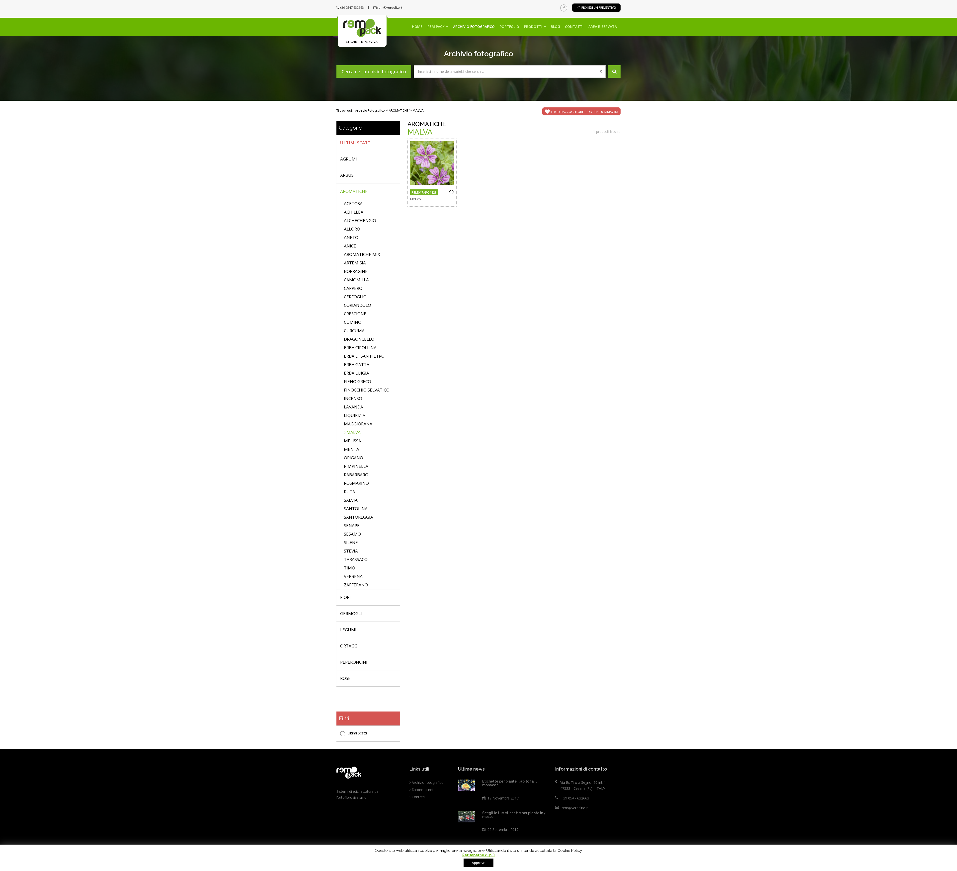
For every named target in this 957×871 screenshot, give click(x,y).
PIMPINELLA (356, 466)
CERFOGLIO (355, 297)
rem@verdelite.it (389, 7)
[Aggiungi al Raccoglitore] (451, 192)
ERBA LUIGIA (356, 373)
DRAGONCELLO (359, 339)
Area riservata (602, 26)
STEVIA (351, 551)
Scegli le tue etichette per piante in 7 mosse (514, 815)
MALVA (353, 432)
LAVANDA (353, 407)
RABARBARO (356, 474)
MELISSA (352, 441)
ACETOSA (353, 203)
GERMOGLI (351, 613)
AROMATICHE (354, 191)
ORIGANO (353, 458)
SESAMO (352, 534)
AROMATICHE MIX (362, 254)
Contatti (574, 26)
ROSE (345, 678)
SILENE (351, 542)
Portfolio (509, 26)
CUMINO (352, 322)
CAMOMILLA (356, 280)
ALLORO (352, 229)
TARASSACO (356, 559)
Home (417, 26)
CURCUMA (354, 330)
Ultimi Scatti (356, 143)
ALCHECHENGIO (360, 220)
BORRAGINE (356, 271)
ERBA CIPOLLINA (360, 347)
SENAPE (352, 525)
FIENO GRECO (357, 381)
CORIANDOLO (357, 305)
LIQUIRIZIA (354, 415)
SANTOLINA (356, 508)
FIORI (345, 597)
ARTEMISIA (355, 263)
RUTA (349, 491)
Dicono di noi (422, 789)
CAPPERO (353, 288)
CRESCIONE (355, 314)
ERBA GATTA (356, 364)
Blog (555, 26)
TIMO (349, 568)
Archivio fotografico (474, 26)
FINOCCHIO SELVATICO (367, 390)
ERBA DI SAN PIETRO (364, 356)
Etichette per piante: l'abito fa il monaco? (509, 783)
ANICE (350, 246)
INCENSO (353, 398)
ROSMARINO (356, 483)
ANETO (351, 237)
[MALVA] (432, 163)
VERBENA (353, 576)
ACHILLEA (353, 212)
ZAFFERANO (356, 585)
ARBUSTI (349, 175)
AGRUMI (348, 159)
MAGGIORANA (358, 424)
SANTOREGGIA (358, 517)
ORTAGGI (349, 646)
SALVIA (351, 500)
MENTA (351, 449)
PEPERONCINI (353, 662)
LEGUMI (348, 630)
